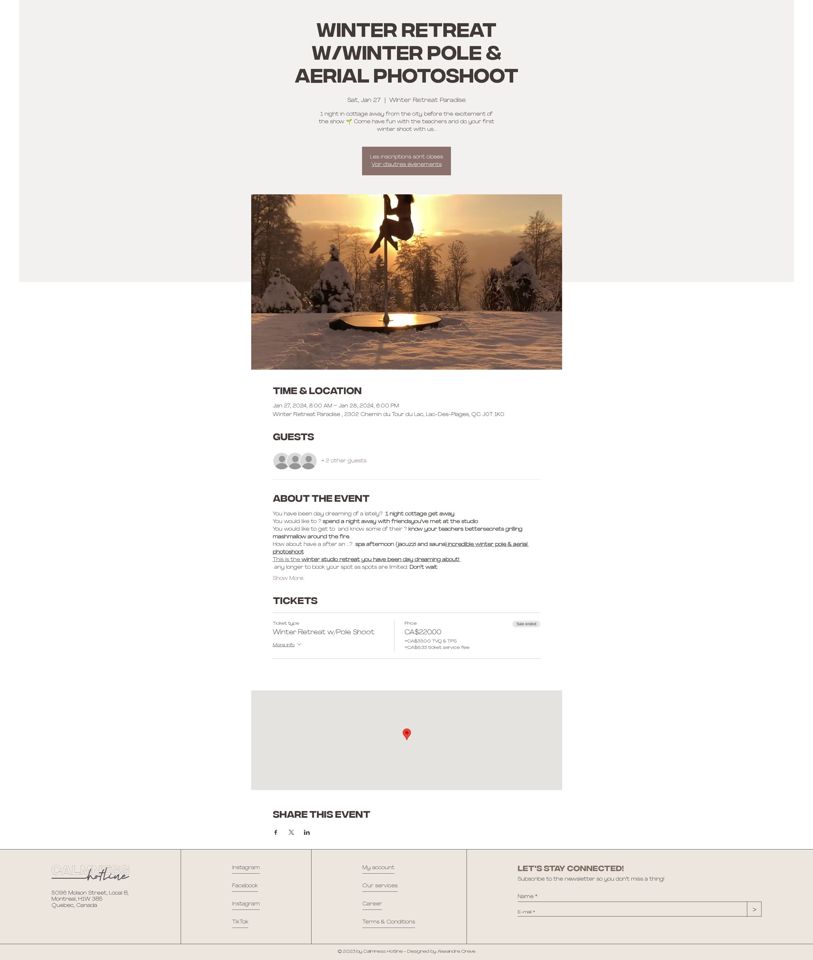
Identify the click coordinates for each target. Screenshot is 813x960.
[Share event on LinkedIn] (307, 832)
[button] (388, 923)
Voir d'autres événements (407, 164)
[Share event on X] (291, 832)
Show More (288, 578)
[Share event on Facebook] (276, 832)
